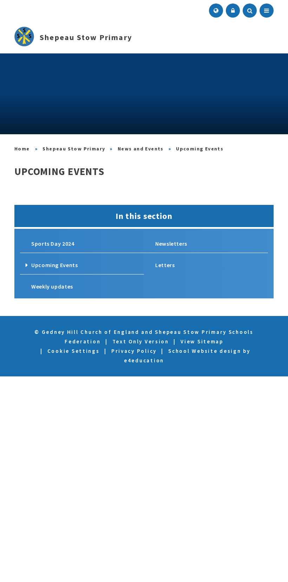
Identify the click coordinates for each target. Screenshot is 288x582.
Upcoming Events (199, 149)
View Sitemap (202, 341)
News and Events (141, 149)
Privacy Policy (134, 351)
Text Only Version (140, 341)
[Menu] (267, 11)
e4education (144, 360)
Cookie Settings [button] (73, 351)
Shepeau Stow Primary (73, 149)
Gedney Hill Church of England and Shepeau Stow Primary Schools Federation (22, 149)
